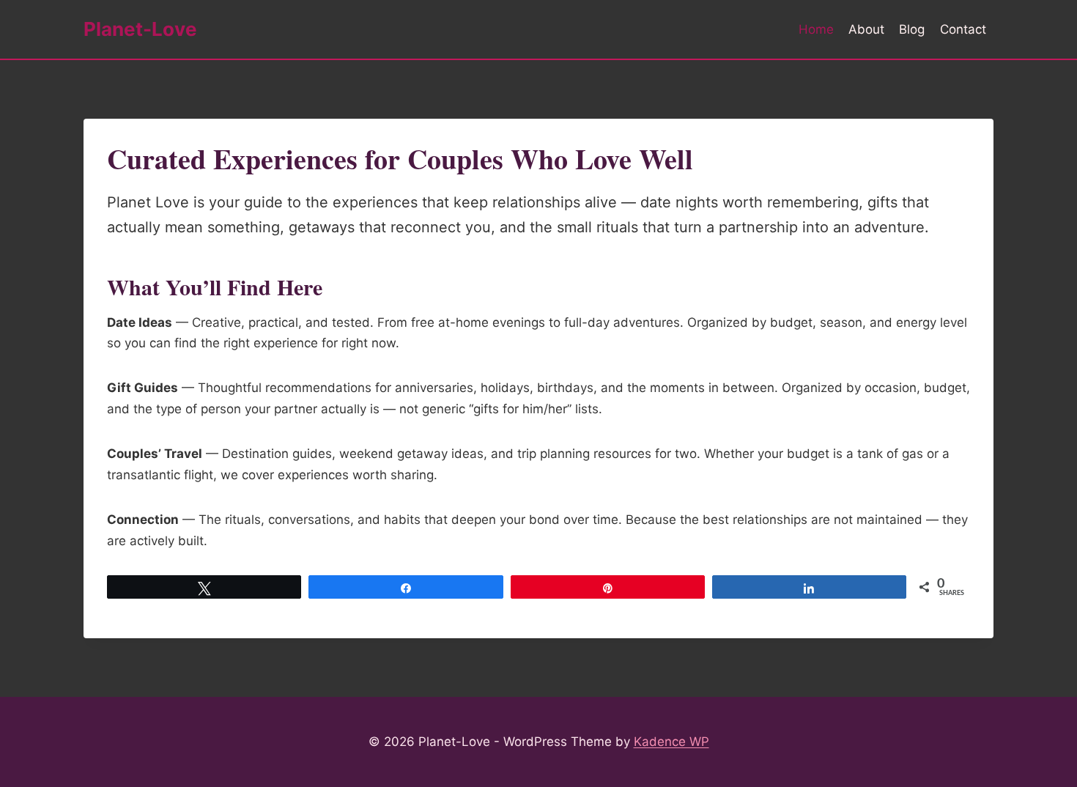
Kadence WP (671, 741)
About (866, 29)
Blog (912, 29)
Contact (963, 29)
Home (816, 29)
